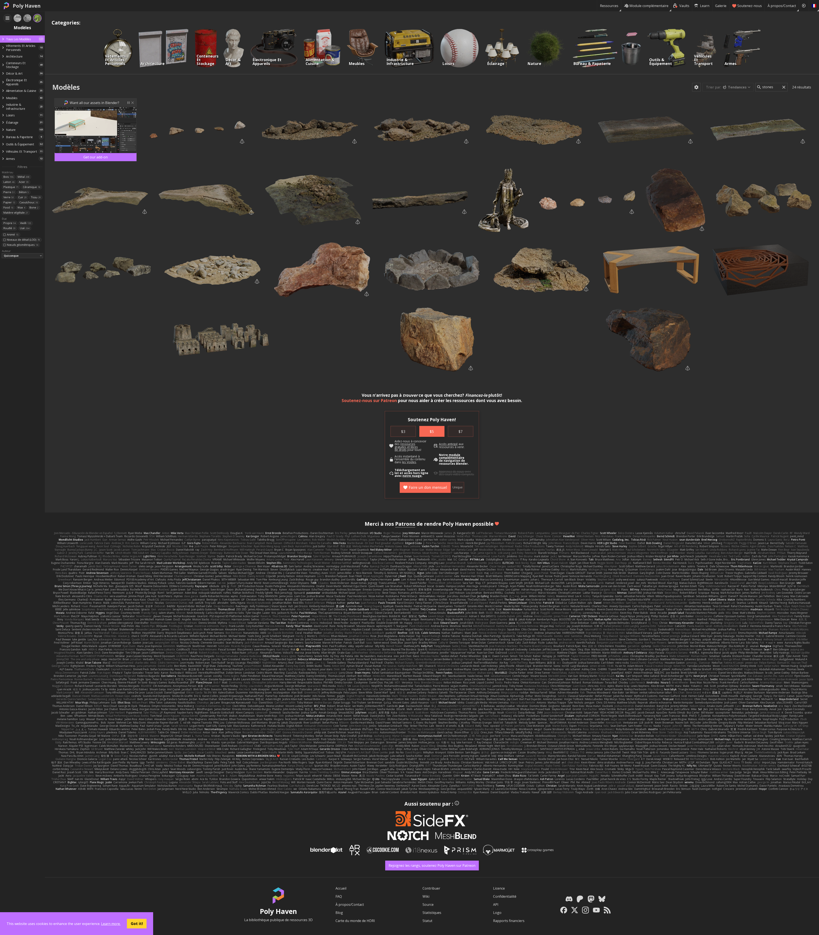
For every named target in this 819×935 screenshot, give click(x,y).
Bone (33, 207)
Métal (23, 177)
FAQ (338, 896)
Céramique (31, 187)
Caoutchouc (28, 202)
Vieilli (25, 223)
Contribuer (431, 888)
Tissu (36, 197)
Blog (339, 912)
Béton (24, 192)
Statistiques (432, 912)
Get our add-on (95, 157)
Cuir (22, 197)
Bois (8, 177)
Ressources (609, 5)
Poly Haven (27, 5)
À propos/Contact (782, 5)
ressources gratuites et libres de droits (406, 447)
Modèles (66, 87)
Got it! (137, 923)
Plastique (11, 187)
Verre (8, 197)
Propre (9, 223)
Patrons (405, 523)
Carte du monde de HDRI (355, 920)
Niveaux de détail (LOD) (23, 240)
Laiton (9, 182)
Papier (9, 202)
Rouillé (9, 228)
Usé (24, 228)
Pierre (9, 192)
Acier (24, 182)
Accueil (340, 888)
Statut (427, 920)
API (495, 904)
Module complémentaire (648, 5)
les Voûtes (409, 462)
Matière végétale (15, 212)
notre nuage (412, 476)
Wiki (426, 896)
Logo (497, 912)
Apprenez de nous (451, 471)
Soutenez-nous (749, 5)
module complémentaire (451, 456)
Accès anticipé (448, 444)
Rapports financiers (508, 920)
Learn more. (111, 923)
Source (428, 904)
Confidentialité (504, 896)
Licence (499, 888)
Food (8, 207)
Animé (12, 234)
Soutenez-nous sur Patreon (369, 400)
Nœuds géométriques (22, 245)
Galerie (720, 5)
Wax (21, 207)
